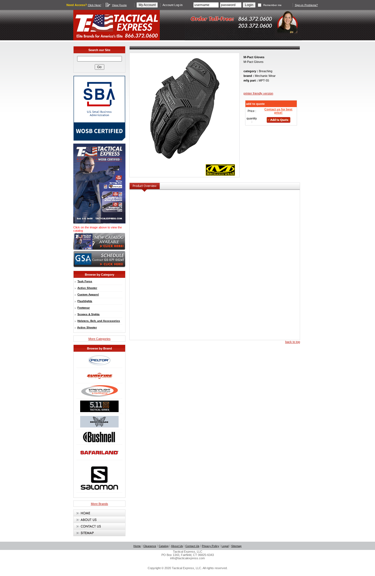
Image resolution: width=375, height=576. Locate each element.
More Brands (99, 503)
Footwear (83, 307)
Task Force (84, 281)
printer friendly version (258, 93)
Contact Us (192, 545)
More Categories (99, 338)
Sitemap (236, 545)
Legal (225, 545)
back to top (292, 341)
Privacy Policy (210, 545)
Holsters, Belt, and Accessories (98, 320)
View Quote (119, 5)
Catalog (164, 545)
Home (137, 545)
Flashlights (84, 301)
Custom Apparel (88, 294)
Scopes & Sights (88, 314)
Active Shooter (87, 287)
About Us (177, 545)
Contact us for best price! (278, 111)
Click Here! (94, 5)
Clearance (149, 545)
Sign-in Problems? (306, 5)
